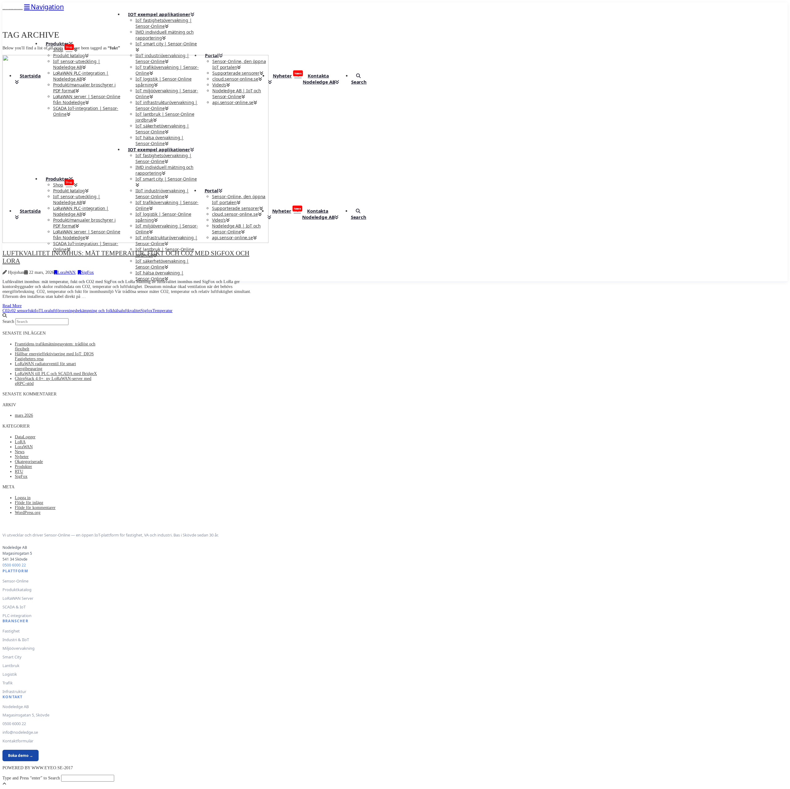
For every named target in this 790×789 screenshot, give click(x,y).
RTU (19, 471)
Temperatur (162, 310)
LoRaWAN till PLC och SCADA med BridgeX (56, 373)
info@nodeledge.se (20, 732)
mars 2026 (24, 415)
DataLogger (25, 437)
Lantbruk (10, 665)
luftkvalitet (131, 310)
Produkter (23, 466)
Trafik (7, 683)
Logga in (23, 497)
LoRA (20, 442)
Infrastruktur (14, 691)
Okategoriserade (29, 461)
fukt (31, 310)
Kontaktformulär (17, 741)
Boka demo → (20, 755)
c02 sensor (19, 310)
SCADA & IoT (14, 607)
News (19, 451)
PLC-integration (16, 615)
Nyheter (22, 456)
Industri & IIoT (15, 639)
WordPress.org (27, 512)
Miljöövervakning (18, 648)
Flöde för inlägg (29, 502)
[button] (44, 6)
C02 (6, 310)
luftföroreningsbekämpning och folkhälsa (86, 310)
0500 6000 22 (14, 565)
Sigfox (146, 310)
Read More (12, 305)
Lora (45, 310)
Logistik (9, 674)
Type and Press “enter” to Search (31, 778)
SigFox (87, 272)
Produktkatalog (16, 589)
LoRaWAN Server (17, 598)
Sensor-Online (15, 581)
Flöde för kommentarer (35, 507)
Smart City (12, 657)
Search (8, 321)
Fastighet (11, 631)
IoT (38, 310)
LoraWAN (66, 272)
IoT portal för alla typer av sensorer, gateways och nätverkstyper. (12, 9)
